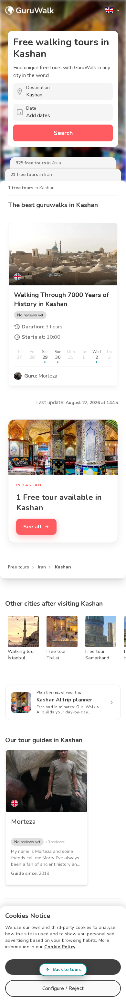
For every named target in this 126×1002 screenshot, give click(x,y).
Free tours (18, 567)
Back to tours (67, 969)
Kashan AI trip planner (64, 699)
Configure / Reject (63, 988)
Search (63, 133)
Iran (42, 567)
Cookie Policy (59, 947)
